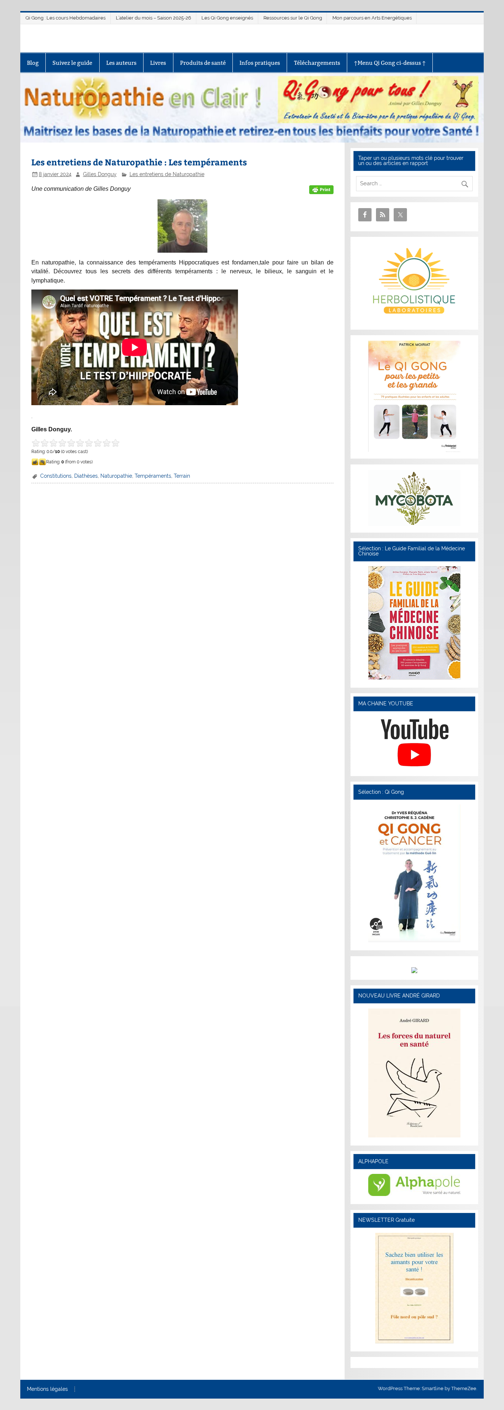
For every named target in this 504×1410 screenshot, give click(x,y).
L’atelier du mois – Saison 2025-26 (153, 18)
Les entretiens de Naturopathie (167, 174)
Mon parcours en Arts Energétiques (372, 18)
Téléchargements (317, 62)
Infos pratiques (259, 62)
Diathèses (86, 476)
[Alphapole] (414, 1194)
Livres (158, 62)
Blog (33, 62)
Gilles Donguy (100, 174)
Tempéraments (153, 476)
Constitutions (56, 476)
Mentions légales (47, 1389)
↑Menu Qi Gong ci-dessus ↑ (390, 62)
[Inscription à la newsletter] (414, 1341)
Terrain (182, 476)
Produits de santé (203, 62)
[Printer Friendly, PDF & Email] (321, 189)
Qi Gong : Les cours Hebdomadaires (65, 18)
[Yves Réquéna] (414, 940)
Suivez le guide (72, 62)
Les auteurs (121, 62)
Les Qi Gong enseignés (227, 18)
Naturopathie (116, 476)
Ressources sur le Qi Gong (292, 18)
